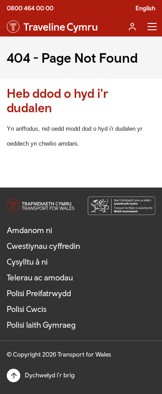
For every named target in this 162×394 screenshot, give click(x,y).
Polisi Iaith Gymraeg (41, 325)
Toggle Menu (152, 27)
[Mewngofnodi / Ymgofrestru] (132, 27)
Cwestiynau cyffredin (43, 246)
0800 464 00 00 (30, 8)
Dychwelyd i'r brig (50, 375)
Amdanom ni (29, 230)
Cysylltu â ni (27, 261)
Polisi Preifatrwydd (39, 293)
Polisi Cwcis (26, 309)
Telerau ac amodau (40, 277)
